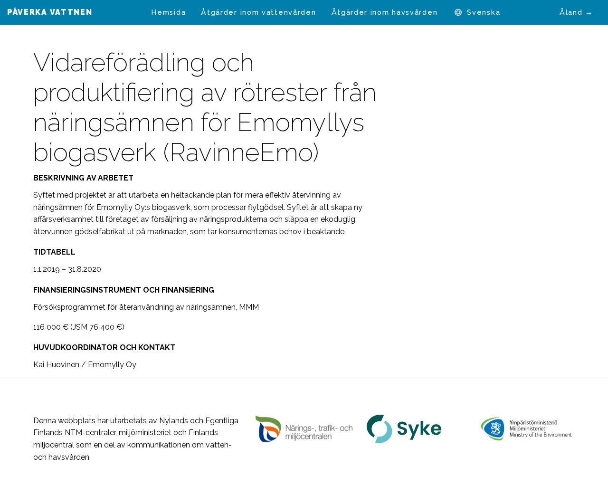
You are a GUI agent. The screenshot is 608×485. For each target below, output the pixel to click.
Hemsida (169, 12)
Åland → (576, 12)
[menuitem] (168, 12)
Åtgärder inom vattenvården (258, 12)
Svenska (483, 12)
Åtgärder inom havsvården (385, 12)
